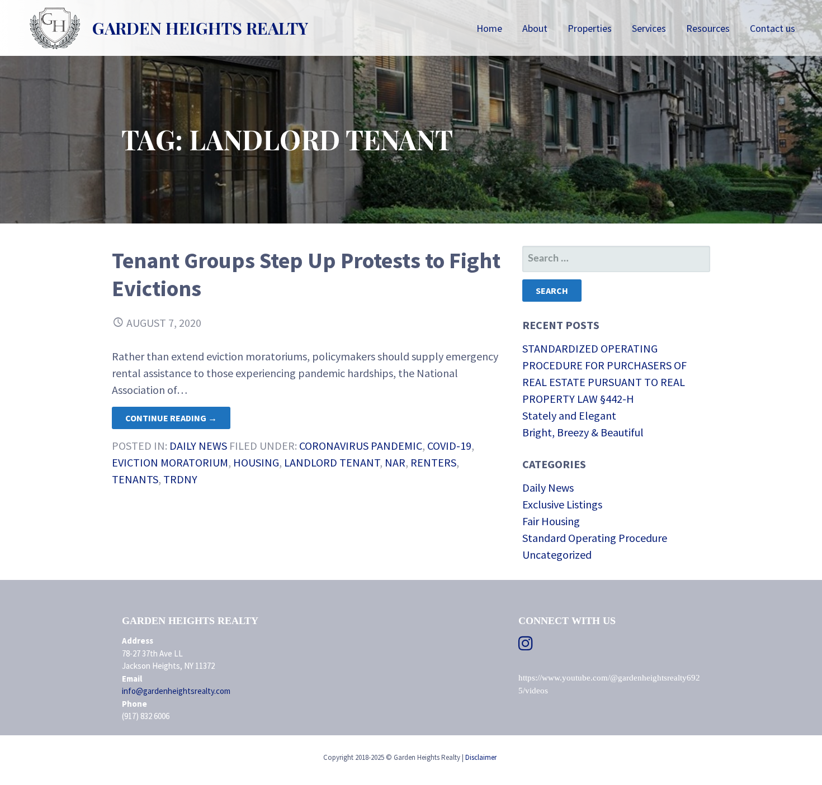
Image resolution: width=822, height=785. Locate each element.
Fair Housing (551, 521)
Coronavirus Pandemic (360, 446)
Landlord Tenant (332, 462)
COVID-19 (449, 446)
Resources (708, 28)
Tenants (135, 479)
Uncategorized (557, 555)
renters (433, 462)
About (534, 28)
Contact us (772, 28)
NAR (395, 462)
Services (649, 28)
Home (489, 28)
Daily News (198, 446)
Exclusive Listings (562, 504)
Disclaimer (481, 757)
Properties (590, 28)
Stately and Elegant (569, 415)
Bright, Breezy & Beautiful (583, 432)
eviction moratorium (170, 462)
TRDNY (180, 479)
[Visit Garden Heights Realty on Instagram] (525, 646)
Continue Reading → (171, 418)
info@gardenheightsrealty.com (176, 691)
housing (256, 462)
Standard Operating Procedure (594, 538)
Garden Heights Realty (200, 28)
